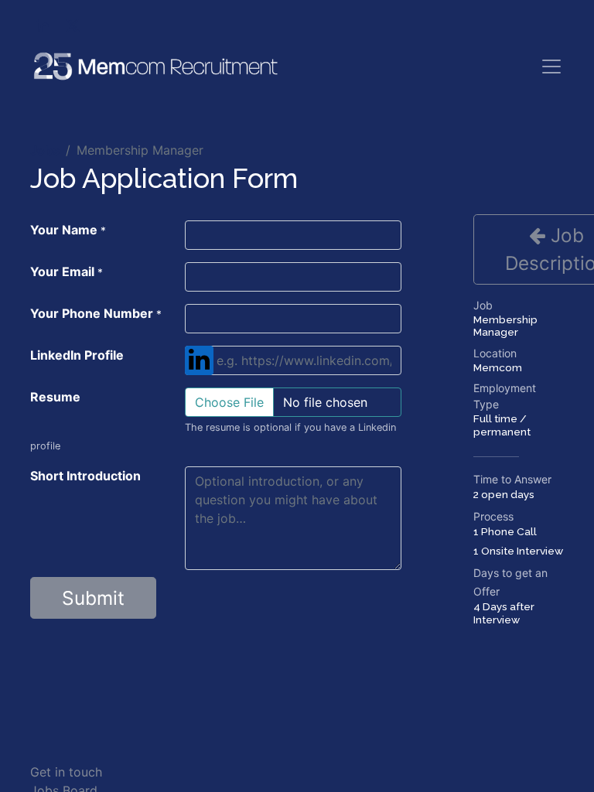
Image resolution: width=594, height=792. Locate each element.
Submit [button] (93, 597)
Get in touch (66, 772)
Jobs (45, 150)
